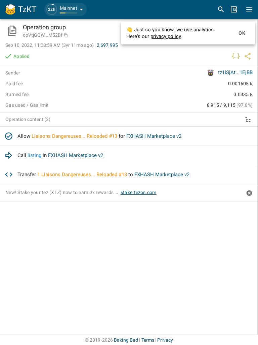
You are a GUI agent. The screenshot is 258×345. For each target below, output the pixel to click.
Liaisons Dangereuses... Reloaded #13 (74, 136)
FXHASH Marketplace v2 (153, 136)
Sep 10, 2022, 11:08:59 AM (49, 45)
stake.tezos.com (139, 192)
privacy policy (165, 36)
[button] (65, 9)
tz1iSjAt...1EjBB (235, 72)
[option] (129, 136)
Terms (148, 340)
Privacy (165, 340)
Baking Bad (126, 340)
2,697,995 (107, 45)
